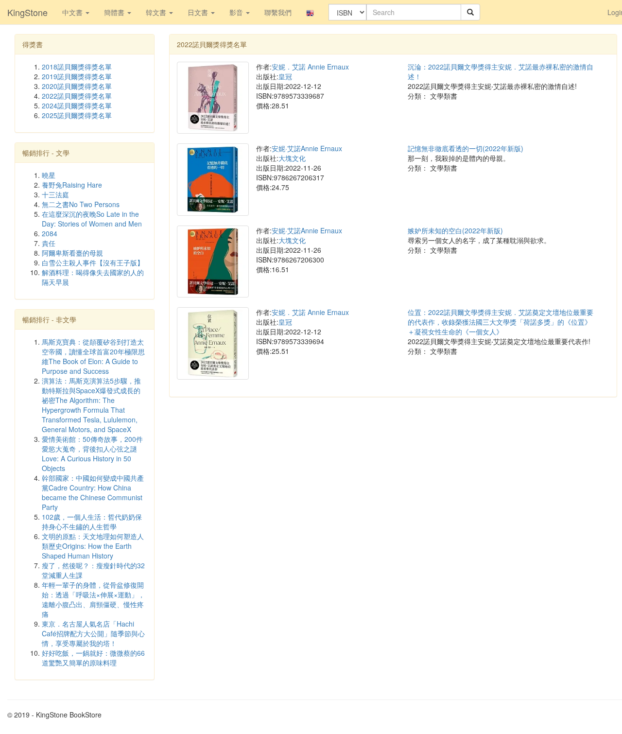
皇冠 (285, 76)
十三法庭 (55, 194)
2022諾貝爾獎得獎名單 (77, 96)
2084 (49, 233)
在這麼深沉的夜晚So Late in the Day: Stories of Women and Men (92, 218)
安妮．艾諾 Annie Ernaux (310, 66)
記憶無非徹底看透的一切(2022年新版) (465, 148)
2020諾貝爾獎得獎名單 (77, 86)
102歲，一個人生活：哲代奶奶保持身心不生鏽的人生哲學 (92, 521)
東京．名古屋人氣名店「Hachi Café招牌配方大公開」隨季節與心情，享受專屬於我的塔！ (93, 633)
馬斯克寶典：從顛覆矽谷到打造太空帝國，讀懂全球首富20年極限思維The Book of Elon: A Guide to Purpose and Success (93, 356)
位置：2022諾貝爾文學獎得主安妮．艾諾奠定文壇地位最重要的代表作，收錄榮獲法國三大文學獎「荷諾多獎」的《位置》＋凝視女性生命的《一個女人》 (500, 321)
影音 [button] (237, 12)
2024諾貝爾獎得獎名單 (77, 105)
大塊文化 (292, 158)
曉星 (48, 175)
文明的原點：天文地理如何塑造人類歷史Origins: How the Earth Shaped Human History (93, 545)
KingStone (27, 12)
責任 (48, 243)
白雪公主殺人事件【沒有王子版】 (93, 262)
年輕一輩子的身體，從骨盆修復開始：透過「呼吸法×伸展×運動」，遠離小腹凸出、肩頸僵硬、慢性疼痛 (93, 599)
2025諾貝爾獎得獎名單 (77, 115)
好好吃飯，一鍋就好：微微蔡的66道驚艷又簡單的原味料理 (93, 657)
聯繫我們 (278, 12)
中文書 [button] (73, 12)
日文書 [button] (199, 12)
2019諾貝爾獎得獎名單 (77, 76)
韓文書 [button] (157, 12)
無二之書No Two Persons (81, 204)
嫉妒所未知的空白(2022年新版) (455, 230)
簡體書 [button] (115, 12)
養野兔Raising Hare (72, 185)
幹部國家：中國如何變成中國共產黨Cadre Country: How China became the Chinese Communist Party (93, 492)
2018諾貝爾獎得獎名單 (77, 66)
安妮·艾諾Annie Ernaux (307, 148)
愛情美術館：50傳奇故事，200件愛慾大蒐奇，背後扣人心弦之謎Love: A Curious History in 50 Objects (92, 453)
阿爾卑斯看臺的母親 (72, 253)
